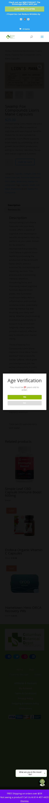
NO (24, 403)
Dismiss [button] (25, 800)
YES (24, 397)
